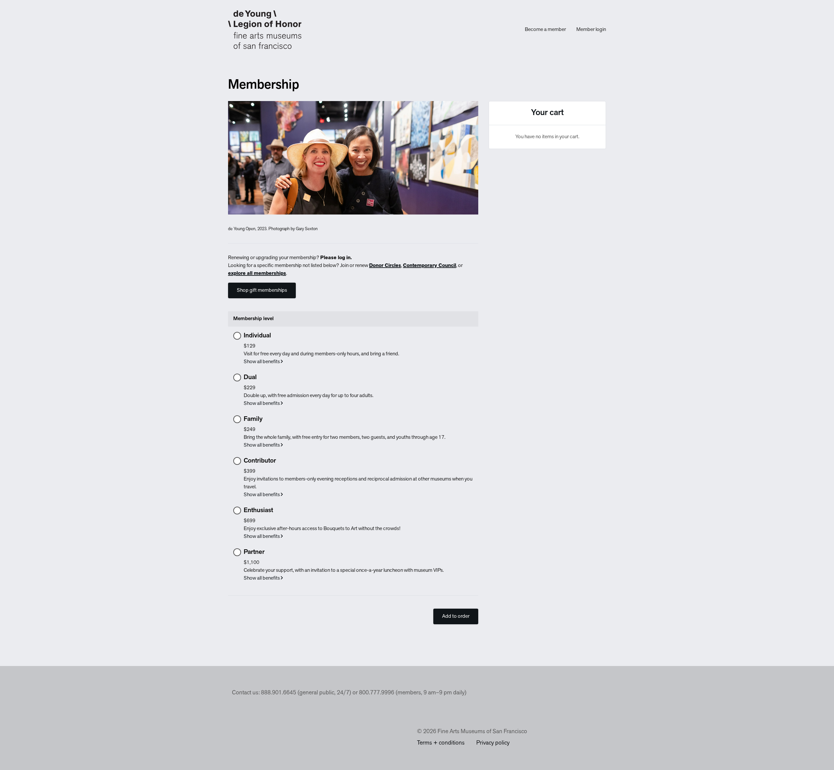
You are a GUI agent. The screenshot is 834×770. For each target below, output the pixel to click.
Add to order (455, 616)
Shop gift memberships (262, 290)
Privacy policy (493, 743)
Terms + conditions (441, 743)
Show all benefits (262, 361)
